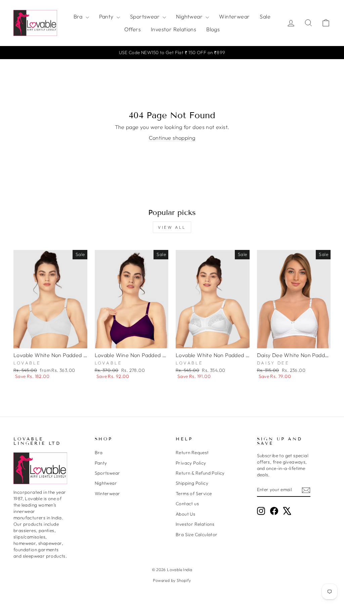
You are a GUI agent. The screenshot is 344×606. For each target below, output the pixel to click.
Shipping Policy (192, 483)
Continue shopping (172, 137)
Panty (107, 16)
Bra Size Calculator (197, 534)
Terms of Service (194, 493)
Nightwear (190, 16)
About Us (185, 514)
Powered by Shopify (172, 580)
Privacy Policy (191, 463)
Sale (265, 16)
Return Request (192, 452)
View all (172, 227)
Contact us (187, 504)
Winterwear (234, 16)
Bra (79, 16)
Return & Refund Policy (200, 473)
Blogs (213, 29)
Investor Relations (173, 29)
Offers (132, 29)
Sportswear (145, 16)
